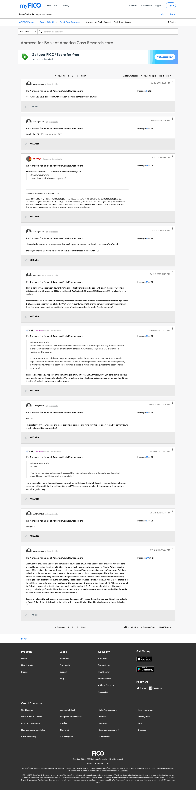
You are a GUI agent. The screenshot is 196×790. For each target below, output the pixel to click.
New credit (65, 730)
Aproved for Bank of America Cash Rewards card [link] (108, 22)
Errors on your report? (109, 730)
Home (24, 658)
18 (147, 457)
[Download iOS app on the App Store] (144, 659)
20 (147, 557)
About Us (102, 658)
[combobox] (107, 31)
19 (147, 520)
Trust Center (104, 671)
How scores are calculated (33, 730)
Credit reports (66, 736)
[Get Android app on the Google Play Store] (145, 669)
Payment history (28, 736)
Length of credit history (70, 716)
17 (147, 412)
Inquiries (103, 723)
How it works (27, 665)
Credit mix (64, 723)
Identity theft (144, 716)
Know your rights (145, 710)
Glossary (142, 730)
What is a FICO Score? (31, 716)
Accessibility (103, 692)
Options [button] (173, 22)
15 (147, 282)
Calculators (104, 736)
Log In (171, 5)
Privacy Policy (104, 678)
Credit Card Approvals (70, 22)
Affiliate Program (106, 685)
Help (162, 14)
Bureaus (103, 716)
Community (146, 5)
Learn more (124, 771)
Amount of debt (67, 710)
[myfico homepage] (30, 6)
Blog (62, 678)
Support (158, 5)
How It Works (53, 5)
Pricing (66, 5)
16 (147, 336)
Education (133, 5)
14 (147, 238)
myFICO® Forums (44, 14)
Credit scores (27, 710)
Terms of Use (104, 665)
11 (146, 90)
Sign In (172, 14)
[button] (172, 80)
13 (147, 165)
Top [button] (25, 638)
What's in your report (108, 710)
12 (147, 128)
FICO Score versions (30, 723)
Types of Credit (47, 22)
